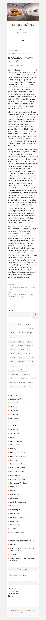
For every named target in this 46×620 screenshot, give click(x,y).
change (29, 333)
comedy (12, 341)
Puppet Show (14, 513)
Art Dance (13, 407)
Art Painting (14, 429)
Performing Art (15, 510)
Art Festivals (14, 418)
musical (12, 370)
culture (30, 341)
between (30, 328)
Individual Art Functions (18, 483)
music (33, 366)
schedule (26, 53)
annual (20, 324)
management (14, 366)
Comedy (13, 449)
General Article (15, 475)
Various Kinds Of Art (17, 532)
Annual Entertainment (17, 403)
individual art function (17, 479)
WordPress (32, 613)
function (21, 357)
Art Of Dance (14, 426)
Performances (15, 506)
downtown (13, 349)
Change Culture (15, 445)
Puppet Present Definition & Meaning (22, 541)
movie (24, 366)
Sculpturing (14, 521)
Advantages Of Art (16, 399)
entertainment (25, 349)
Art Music (13, 422)
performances (14, 374)
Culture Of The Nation (17, 456)
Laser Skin (13, 487)
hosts (11, 362)
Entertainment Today (17, 468)
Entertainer (14, 460)
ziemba (31, 386)
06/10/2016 (20, 65)
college (29, 337)
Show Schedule (14, 50)
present (20, 53)
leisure (31, 362)
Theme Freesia (15, 613)
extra (19, 353)
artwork (12, 328)
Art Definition (14, 410)
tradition (22, 386)
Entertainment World (17, 471)
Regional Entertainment (18, 517)
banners (21, 328)
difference (30, 345)
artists (28, 324)
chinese (19, 337)
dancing (20, 345)
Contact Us (12, 589)
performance (23, 370)
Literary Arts (14, 494)
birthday (12, 333)
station (31, 382)
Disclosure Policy (13, 593)
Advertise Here (13, 591)
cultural (21, 341)
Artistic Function (16, 441)
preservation (23, 378)
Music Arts (14, 498)
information (21, 362)
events (12, 353)
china (11, 337)
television (13, 386)
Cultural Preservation (17, 452)
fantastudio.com (23, 27)
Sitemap (11, 596)
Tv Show (13, 529)
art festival (14, 414)
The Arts (13, 554)
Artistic (12, 437)
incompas (12, 53)
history (31, 357)
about (11, 324)
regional (12, 382)
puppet (33, 378)
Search (10, 311)
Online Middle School (15, 575)
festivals (12, 357)
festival (28, 353)
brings (21, 333)
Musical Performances (18, 502)
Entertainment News (17, 464)
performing (26, 374)
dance (12, 345)
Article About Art (16, 433)
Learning (13, 491)
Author (12, 65)
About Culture (15, 395)
